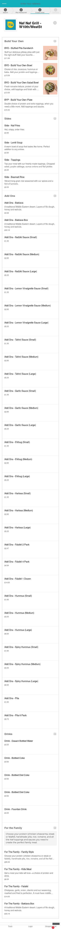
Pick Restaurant (21, 11)
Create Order (40, 11)
